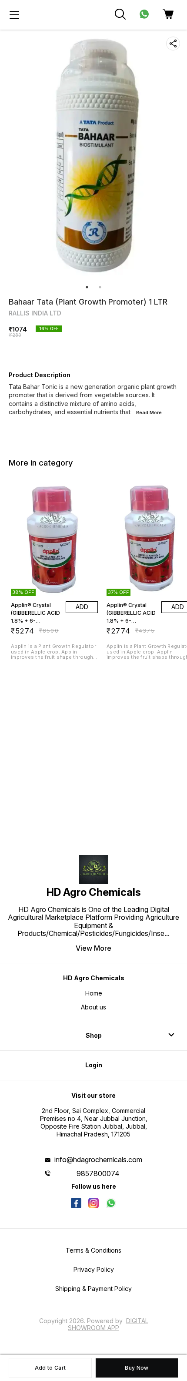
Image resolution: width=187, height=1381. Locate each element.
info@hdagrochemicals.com (98, 1159)
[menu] (14, 15)
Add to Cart (50, 1367)
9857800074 (98, 1173)
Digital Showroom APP (108, 1324)
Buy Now (136, 1367)
